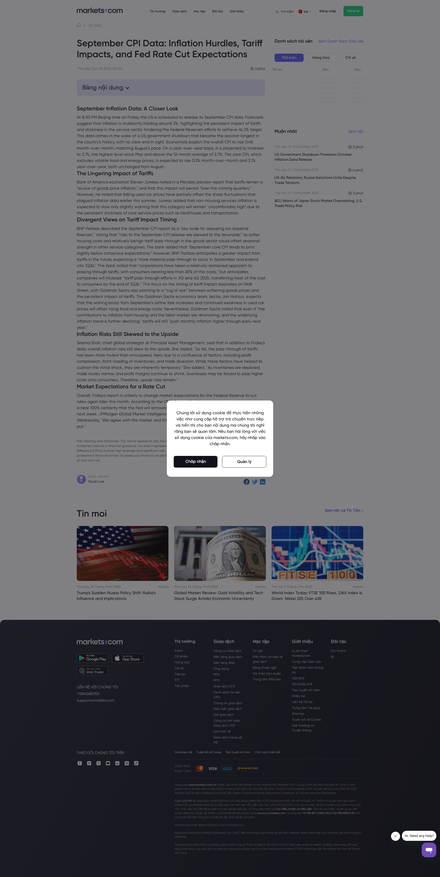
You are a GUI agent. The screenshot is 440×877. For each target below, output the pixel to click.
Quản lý (244, 461)
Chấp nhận (195, 461)
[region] (220, 438)
